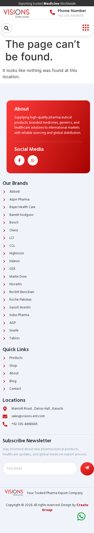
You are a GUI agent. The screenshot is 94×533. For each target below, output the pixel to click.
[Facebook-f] (19, 160)
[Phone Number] (52, 12)
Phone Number (72, 10)
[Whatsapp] (33, 160)
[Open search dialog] (6, 28)
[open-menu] (84, 28)
